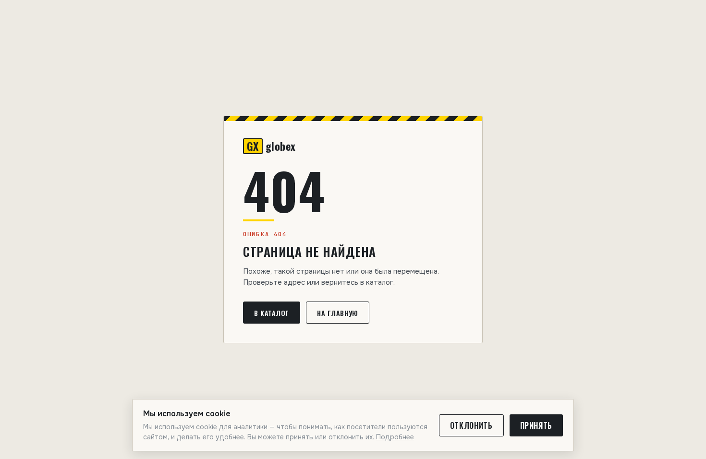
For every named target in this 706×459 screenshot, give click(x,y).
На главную (337, 313)
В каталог (271, 313)
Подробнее (395, 437)
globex (271, 146)
